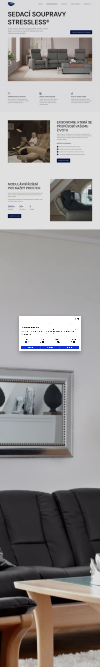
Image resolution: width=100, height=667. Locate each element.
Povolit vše (69, 347)
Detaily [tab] (50, 323)
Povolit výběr (50, 347)
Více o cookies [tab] (70, 323)
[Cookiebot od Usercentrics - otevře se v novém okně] (73, 319)
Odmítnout (30, 347)
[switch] (42, 342)
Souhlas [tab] (30, 323)
